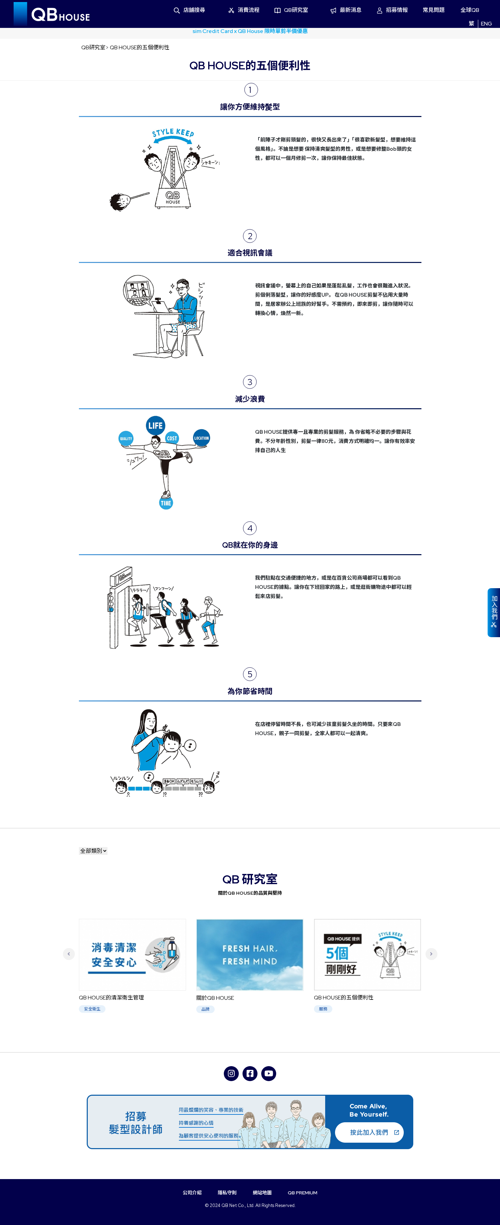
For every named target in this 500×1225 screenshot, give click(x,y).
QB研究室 (296, 10)
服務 (323, 1009)
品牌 (205, 1009)
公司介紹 (192, 1193)
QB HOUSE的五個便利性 (139, 47)
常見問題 (434, 10)
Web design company (408, 1222)
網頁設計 (377, 1222)
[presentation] (69, 954)
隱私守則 (227, 1193)
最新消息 (351, 10)
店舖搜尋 (194, 10)
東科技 (441, 1222)
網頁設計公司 (460, 1222)
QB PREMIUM (302, 1193)
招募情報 (397, 10)
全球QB (470, 10)
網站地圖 (262, 1193)
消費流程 (249, 10)
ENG (486, 23)
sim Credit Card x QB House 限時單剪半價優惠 (250, 31)
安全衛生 (92, 1009)
